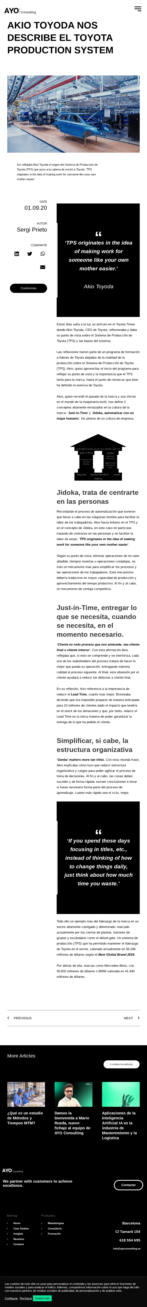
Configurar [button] (11, 1298)
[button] (17, 253)
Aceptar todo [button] (42, 1298)
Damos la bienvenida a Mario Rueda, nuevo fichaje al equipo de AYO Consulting (72, 1123)
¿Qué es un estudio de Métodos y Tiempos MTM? (25, 1118)
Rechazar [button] (26, 1298)
